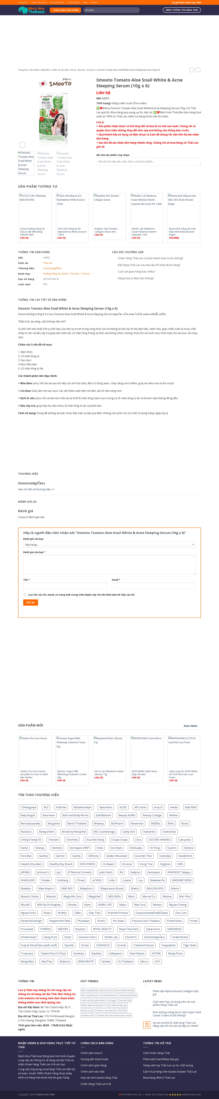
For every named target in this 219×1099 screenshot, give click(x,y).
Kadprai (135, 872)
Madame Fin (157, 880)
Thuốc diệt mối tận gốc (116, 1005)
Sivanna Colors (88, 937)
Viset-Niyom (137, 953)
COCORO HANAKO (159, 839)
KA (121, 872)
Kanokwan (153, 872)
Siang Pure (50, 937)
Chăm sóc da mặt (60, 69)
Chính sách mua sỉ (91, 1053)
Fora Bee (26, 856)
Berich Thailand (76, 823)
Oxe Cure (180, 913)
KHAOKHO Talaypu (179, 872)
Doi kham (116, 848)
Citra (138, 839)
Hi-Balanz (108, 864)
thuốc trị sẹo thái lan (106, 1010)
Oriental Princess (118, 913)
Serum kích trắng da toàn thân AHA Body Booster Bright (182, 231)
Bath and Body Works (75, 815)
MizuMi (25, 904)
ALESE (123, 807)
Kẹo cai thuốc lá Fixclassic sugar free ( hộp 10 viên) (71, 773)
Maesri (135, 888)
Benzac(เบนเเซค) (30, 823)
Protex (194, 921)
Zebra (143, 961)
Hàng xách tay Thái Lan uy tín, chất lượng (168, 1065)
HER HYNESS (87, 864)
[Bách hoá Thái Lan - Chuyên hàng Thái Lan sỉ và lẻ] (31, 10)
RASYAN (63, 929)
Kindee (46, 880)
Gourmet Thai (143, 856)
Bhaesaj (99, 823)
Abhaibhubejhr (83, 807)
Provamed (27, 929)
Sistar (67, 937)
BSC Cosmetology (104, 831)
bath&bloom (103, 815)
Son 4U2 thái (125, 1000)
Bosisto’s (26, 831)
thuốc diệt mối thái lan (92, 1005)
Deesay (39, 848)
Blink (171, 823)
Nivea (46, 913)
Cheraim (53, 839)
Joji (58, 872)
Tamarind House (144, 945)
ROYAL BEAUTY (102, 929)
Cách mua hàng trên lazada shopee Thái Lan (170, 1071)
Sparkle (69, 945)
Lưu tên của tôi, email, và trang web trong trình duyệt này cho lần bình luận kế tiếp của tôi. (81, 594)
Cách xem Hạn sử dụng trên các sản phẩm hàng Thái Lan (174, 1003)
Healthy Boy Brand (61, 864)
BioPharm (117, 823)
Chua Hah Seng (94, 839)
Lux (140, 880)
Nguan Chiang (177, 904)
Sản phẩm (34, 69)
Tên (26, 579)
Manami (51, 896)
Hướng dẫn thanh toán (94, 1059)
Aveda (173, 807)
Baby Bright (28, 815)
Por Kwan (118, 921)
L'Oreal (80, 880)
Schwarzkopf (28, 937)
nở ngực (112, 1000)
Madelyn (26, 888)
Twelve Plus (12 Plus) (53, 953)
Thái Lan (47, 262)
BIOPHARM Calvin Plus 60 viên (34, 773)
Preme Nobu (174, 921)
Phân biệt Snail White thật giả (161, 1059)
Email (116, 579)
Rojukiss (80, 929)
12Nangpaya (28, 807)
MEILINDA (114, 896)
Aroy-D (158, 807)
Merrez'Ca (149, 896)
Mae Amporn (46, 888)
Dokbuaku (136, 848)
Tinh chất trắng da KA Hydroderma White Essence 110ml (72, 231)
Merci (131, 896)
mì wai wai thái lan (128, 995)
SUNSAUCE (103, 945)
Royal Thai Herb (129, 929)
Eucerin (171, 848)
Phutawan (83, 921)
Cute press (184, 839)
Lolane (127, 880)
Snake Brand (180, 937)
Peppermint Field (60, 921)
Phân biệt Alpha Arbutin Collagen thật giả (175, 993)
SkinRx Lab (111, 937)
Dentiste (57, 848)
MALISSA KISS (155, 888)
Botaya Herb (46, 831)
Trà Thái (122, 1010)
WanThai (46, 961)
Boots (185, 823)
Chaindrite (148, 831)
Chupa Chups (119, 839)
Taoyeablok (168, 945)
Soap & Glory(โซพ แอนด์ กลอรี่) (39, 945)
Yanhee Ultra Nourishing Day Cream (114, 1015)
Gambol (43, 856)
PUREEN (45, 929)
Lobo (112, 880)
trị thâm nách (88, 1015)
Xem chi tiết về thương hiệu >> (36, 489)
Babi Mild (190, 807)
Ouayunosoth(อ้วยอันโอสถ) (152, 913)
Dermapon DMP (79, 848)
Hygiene (165, 864)
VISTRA (156, 953)
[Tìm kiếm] (136, 10)
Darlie (24, 848)
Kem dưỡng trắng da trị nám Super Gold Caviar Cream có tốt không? (177, 1014)
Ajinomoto (105, 807)
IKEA (180, 864)
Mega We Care (72, 896)
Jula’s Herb (105, 872)
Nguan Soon (28, 913)
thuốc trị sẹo (87, 1010)
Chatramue (169, 831)
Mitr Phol (184, 896)
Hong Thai (146, 864)
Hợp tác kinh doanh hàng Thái (99, 1077)
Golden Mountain (116, 856)
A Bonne (61, 807)
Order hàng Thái (39, 2)
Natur (122, 904)
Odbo (78, 913)
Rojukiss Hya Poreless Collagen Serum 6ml (106, 230)
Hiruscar (127, 864)
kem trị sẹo (106, 990)
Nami (87, 904)
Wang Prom (175, 953)
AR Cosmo (140, 807)
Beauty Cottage (152, 815)
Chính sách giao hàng (94, 1065)
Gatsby (76, 856)
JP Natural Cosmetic (80, 872)
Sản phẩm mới (57, 2)
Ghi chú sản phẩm (112, 154)
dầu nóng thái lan (90, 990)
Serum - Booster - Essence (82, 69)
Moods (72, 904)
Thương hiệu (73, 2)
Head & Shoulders (31, 864)
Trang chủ (23, 2)
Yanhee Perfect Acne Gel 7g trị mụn (147, 773)
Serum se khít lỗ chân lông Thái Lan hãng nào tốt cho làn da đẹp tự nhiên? (176, 1024)
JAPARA (25, 872)
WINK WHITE (86, 961)
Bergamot (54, 823)
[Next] (86, 112)
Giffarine (93, 856)
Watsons (65, 961)
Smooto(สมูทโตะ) (154, 937)
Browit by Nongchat (74, 831)
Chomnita (72, 839)
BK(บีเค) (155, 823)
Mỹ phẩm (45, 69)
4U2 (46, 807)
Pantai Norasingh (31, 921)
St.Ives (85, 945)
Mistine (167, 896)
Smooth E (131, 937)
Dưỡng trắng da (51, 273)
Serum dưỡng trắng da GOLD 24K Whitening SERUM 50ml (32, 231)
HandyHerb (185, 856)
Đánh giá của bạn (33, 538)
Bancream (49, 815)
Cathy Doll (128, 831)
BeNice (173, 815)
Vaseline (96, 953)
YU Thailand (125, 961)
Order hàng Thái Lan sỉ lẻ (96, 1084)
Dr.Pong (155, 848)
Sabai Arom (153, 929)
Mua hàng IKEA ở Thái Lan (159, 1077)
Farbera (188, 848)
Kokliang (63, 880)
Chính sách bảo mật (92, 1071)
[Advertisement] (109, 39)
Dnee (100, 848)
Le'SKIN (96, 880)
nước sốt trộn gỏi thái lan (93, 1000)
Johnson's (43, 872)
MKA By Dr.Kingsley (49, 904)
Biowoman (137, 823)
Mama (175, 888)
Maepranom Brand (112, 888)
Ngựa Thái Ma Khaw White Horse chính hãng (184, 773)
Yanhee (105, 961)
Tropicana (27, 953)
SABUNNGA (174, 929)
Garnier (60, 856)
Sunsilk (121, 945)
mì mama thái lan (109, 995)
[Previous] (23, 112)
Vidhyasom (115, 953)
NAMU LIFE (105, 904)
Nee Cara (139, 904)
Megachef (95, 896)
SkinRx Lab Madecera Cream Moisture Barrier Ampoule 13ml (144, 231)
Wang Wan (27, 961)
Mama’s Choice (30, 896)
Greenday (165, 856)
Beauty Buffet (127, 815)
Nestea (157, 904)
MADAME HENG (182, 880)
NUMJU (62, 913)
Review (94, 2)
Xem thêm (190, 726)
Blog (85, 2)
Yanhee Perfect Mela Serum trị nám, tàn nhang (109, 773)
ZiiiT (157, 961)
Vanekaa (78, 953)
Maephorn (86, 888)
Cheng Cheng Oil (31, 839)
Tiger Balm (189, 945)
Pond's (101, 921)
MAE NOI (67, 888)
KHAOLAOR (27, 880)
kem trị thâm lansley (124, 990)
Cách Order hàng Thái (156, 1053)
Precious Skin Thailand (145, 921)
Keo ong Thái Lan (90, 995)
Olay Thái (94, 913)
